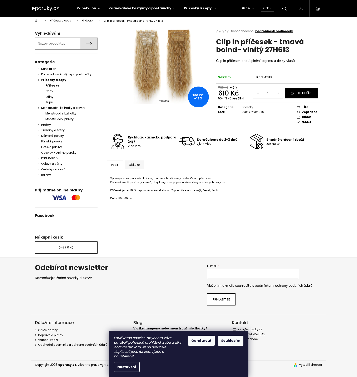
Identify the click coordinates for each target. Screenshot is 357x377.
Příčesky (52, 85)
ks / (66, 247)
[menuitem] (88, 8)
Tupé (49, 102)
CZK (266, 8)
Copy (49, 91)
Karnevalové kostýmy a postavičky (66, 74)
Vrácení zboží (48, 340)
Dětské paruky (51, 147)
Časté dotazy (48, 330)
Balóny (46, 175)
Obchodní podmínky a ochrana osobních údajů (72, 345)
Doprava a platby (50, 335)
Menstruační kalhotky (60, 113)
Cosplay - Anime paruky (58, 153)
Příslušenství (50, 158)
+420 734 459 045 (251, 334)
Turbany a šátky (53, 130)
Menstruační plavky (59, 119)
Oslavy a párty (51, 164)
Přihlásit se (221, 299)
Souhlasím (230, 340)
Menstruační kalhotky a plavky (63, 108)
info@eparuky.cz (250, 329)
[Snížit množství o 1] (258, 93)
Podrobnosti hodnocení (274, 31)
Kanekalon (48, 69)
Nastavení (126, 366)
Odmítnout (201, 340)
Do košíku (304, 93)
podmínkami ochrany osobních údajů (283, 285)
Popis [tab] (115, 165)
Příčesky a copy (53, 80)
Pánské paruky (51, 141)
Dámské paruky (52, 136)
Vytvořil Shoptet (310, 365)
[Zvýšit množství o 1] (278, 93)
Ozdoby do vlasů (53, 169)
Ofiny (49, 97)
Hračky (46, 125)
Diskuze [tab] (134, 165)
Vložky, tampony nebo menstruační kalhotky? (170, 328)
